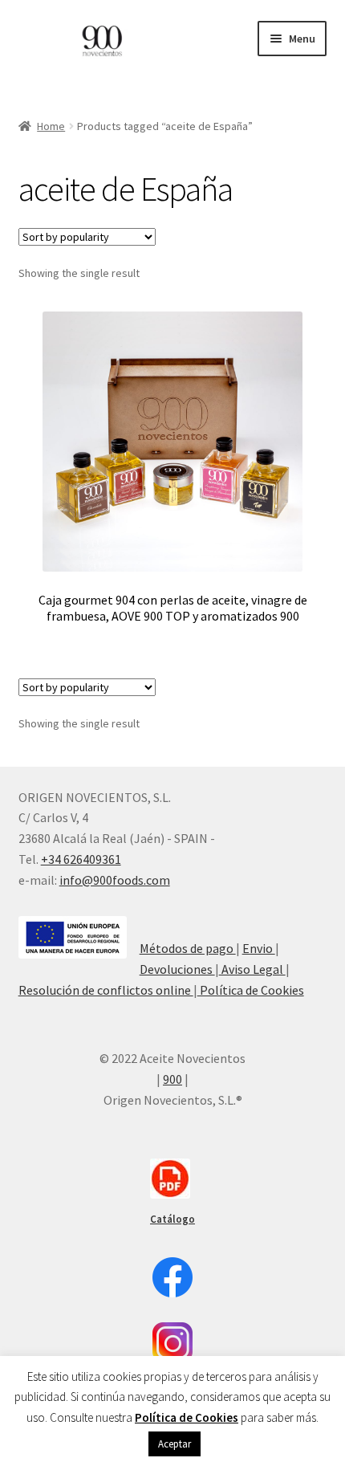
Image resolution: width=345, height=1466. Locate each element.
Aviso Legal (252, 969)
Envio (258, 948)
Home (51, 126)
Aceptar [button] (174, 1444)
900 (172, 1079)
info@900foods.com (114, 880)
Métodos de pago (188, 948)
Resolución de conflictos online (105, 990)
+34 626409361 (81, 859)
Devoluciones (177, 969)
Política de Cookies (250, 990)
